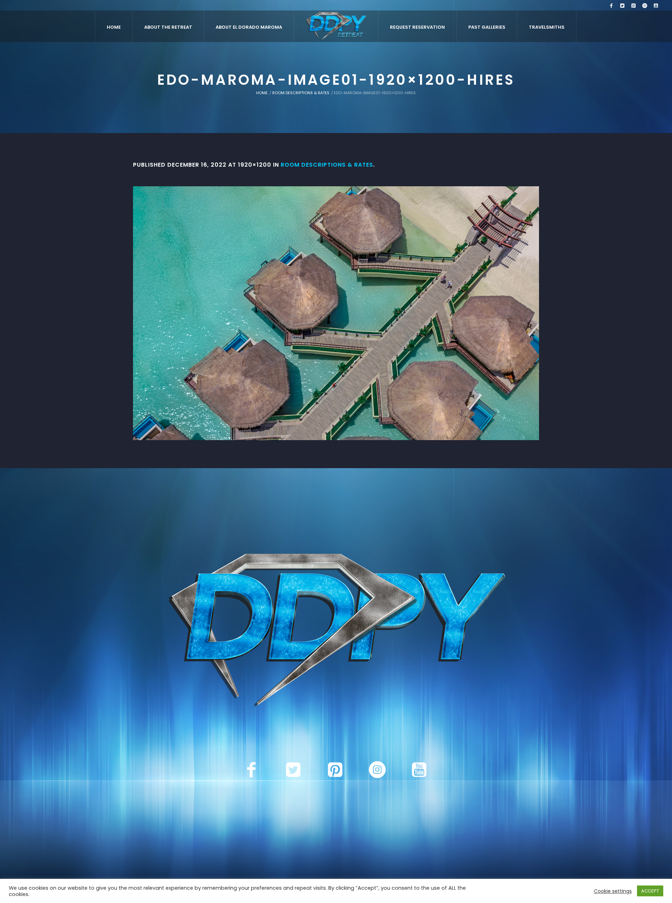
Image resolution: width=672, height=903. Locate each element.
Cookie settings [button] (613, 891)
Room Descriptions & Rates (300, 93)
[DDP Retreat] (336, 632)
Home (262, 93)
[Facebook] (611, 5)
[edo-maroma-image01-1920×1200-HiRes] (336, 313)
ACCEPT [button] (650, 891)
